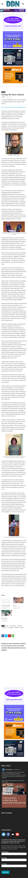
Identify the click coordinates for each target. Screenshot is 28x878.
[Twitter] (6, 635)
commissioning (12, 625)
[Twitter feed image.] (14, 795)
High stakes (4, 618)
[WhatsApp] (12, 635)
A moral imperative (5, 605)
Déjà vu (15, 605)
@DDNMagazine (16, 769)
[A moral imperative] (6, 600)
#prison (22, 772)
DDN (4, 97)
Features (7, 89)
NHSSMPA (17, 627)
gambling (4, 627)
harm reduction (10, 627)
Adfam (7, 625)
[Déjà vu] (18, 600)
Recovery (22, 627)
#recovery (4, 777)
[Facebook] (2, 635)
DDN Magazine (9, 769)
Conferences (19, 625)
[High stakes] (6, 613)
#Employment (5, 775)
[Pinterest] (9, 635)
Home (2, 89)
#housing (12, 773)
